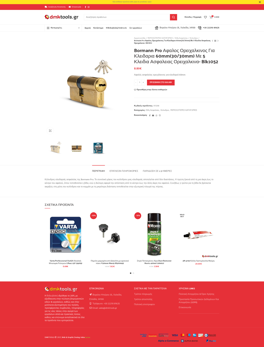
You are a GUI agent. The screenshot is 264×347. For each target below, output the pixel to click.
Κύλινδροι (194, 38)
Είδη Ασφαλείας (181, 38)
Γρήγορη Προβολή (84, 228)
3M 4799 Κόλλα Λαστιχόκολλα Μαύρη (199, 261)
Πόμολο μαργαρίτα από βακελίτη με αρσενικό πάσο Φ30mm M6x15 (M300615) (110, 262)
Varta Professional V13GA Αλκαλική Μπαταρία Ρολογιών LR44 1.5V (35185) (65, 262)
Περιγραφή (98, 171)
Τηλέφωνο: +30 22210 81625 (106, 304)
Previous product (212, 40)
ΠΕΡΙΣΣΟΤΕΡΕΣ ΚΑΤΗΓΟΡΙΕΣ (160, 38)
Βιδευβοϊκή (52, 296)
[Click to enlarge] (50, 130)
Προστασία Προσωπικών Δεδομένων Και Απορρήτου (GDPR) (199, 301)
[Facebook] (85, 7)
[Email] (153, 115)
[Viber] (160, 115)
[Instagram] (88, 7)
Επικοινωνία (185, 307)
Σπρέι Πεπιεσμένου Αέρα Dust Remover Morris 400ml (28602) (154, 262)
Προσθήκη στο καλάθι (161, 82)
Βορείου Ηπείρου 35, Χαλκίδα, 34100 (177, 28)
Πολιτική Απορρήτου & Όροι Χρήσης (196, 294)
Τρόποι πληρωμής (143, 294)
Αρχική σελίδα (139, 38)
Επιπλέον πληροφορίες (124, 171)
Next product (218, 40)
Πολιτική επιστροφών (144, 304)
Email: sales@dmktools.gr (105, 308)
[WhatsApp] (156, 115)
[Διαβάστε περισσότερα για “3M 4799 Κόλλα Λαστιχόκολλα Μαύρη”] (217, 222)
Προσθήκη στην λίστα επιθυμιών (152, 90)
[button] (84, 222)
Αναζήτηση (173, 17)
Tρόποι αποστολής (143, 299)
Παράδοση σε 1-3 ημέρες (157, 171)
